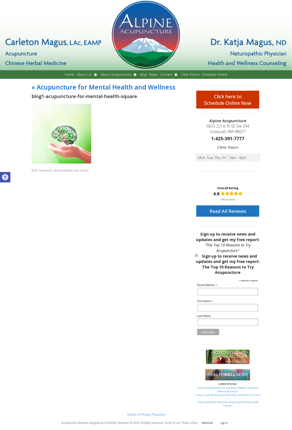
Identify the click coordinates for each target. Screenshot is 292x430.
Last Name (204, 315)
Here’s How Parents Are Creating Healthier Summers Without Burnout (228, 389)
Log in (224, 423)
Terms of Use (172, 423)
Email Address (207, 285)
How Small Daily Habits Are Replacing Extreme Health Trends (228, 403)
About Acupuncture (116, 74)
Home (69, 74)
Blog (143, 74)
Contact (166, 74)
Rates (153, 74)
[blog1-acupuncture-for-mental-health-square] (61, 162)
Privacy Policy (190, 423)
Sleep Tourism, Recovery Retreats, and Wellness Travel (228, 395)
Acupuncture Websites (74, 423)
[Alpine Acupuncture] (146, 35)
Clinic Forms (190, 74)
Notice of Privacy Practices (146, 414)
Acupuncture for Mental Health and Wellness (103, 87)
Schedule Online (214, 74)
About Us (84, 74)
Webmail (207, 423)
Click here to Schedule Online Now (227, 99)
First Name (205, 301)
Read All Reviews (228, 211)
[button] (5, 177)
